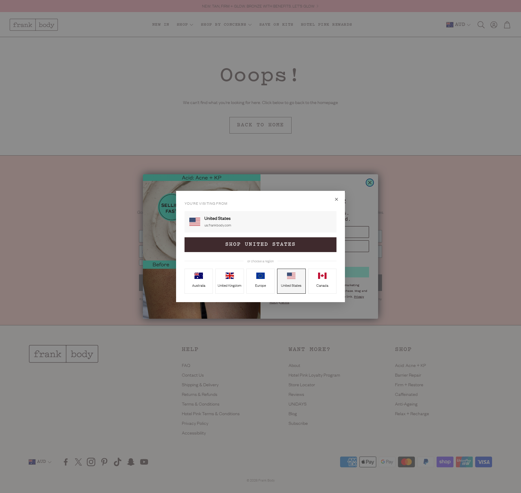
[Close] (336, 199)
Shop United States (260, 244)
